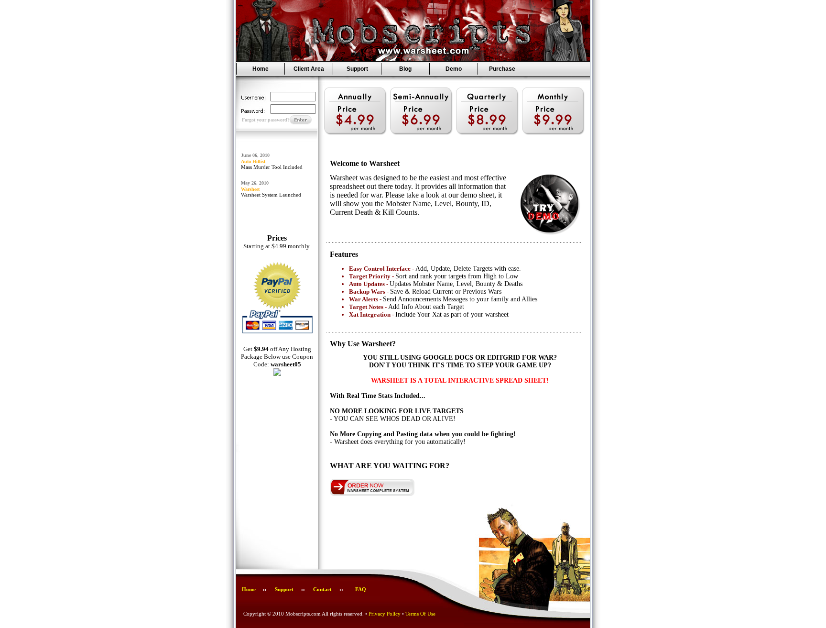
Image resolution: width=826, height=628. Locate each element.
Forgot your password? (266, 119)
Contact (322, 589)
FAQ (360, 589)
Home (260, 69)
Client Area (308, 69)
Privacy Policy (385, 614)
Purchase (502, 69)
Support (357, 69)
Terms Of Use (420, 614)
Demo (454, 69)
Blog (405, 69)
